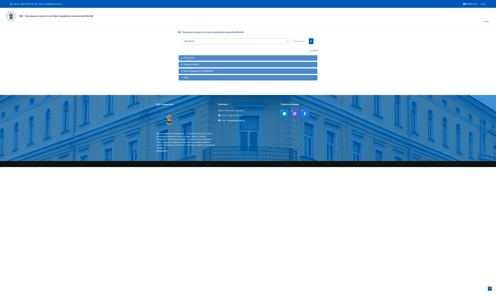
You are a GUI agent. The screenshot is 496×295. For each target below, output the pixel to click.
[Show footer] (490, 288)
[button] (471, 4)
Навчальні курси (191, 64)
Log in (483, 4)
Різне (186, 77)
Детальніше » (162, 151)
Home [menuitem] (486, 21)
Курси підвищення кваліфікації (198, 71)
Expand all (315, 51)
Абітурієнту (189, 58)
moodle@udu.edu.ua (53, 4)
